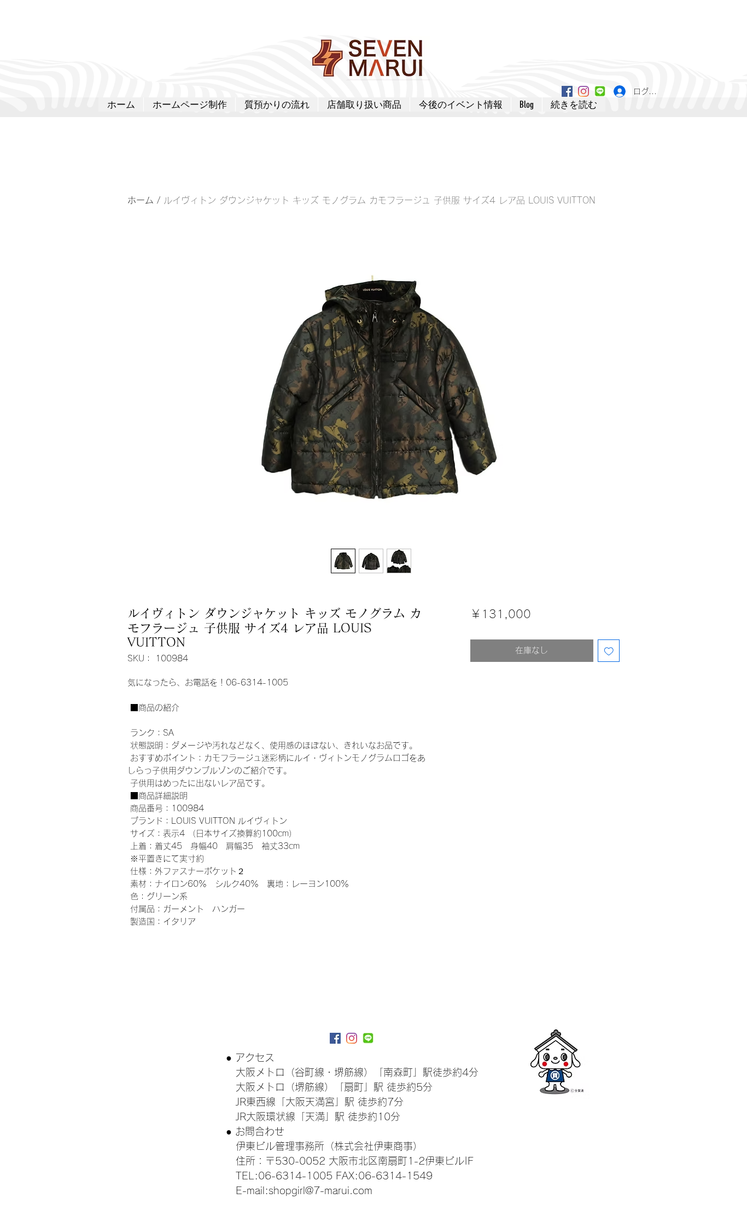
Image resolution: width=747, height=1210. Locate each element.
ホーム (140, 200)
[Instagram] (583, 91)
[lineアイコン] (599, 91)
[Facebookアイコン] (567, 91)
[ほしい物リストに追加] (609, 650)
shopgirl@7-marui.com (320, 1190)
